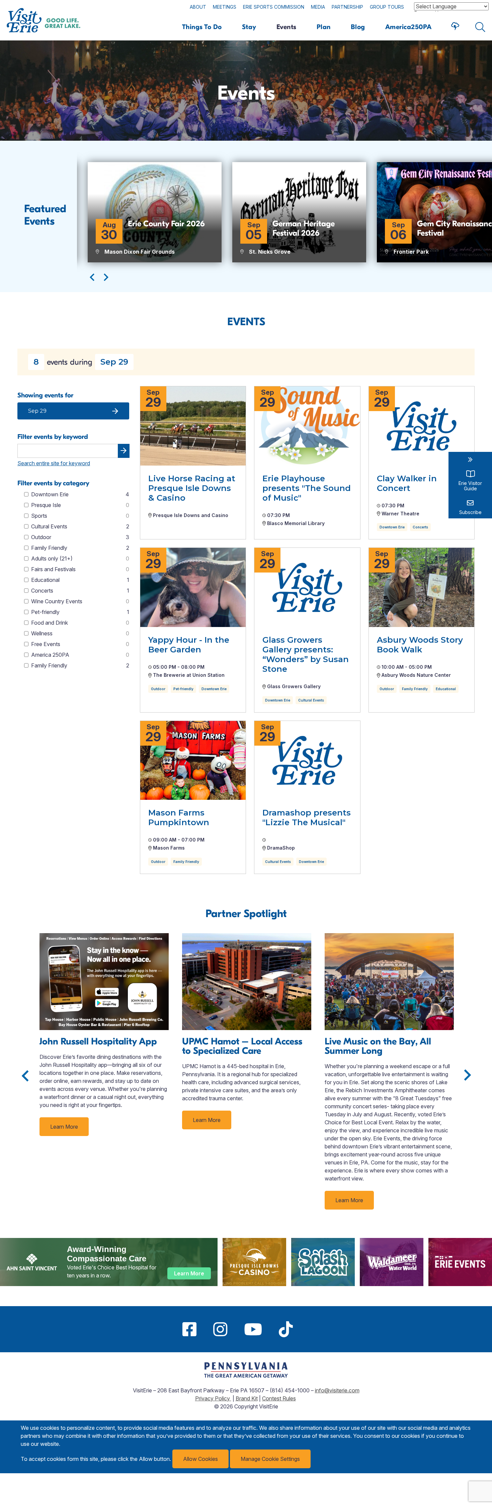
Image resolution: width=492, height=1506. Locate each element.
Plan (324, 27)
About (198, 7)
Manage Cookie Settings (270, 1459)
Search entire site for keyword (53, 463)
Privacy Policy (213, 1398)
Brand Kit (247, 1398)
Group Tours (387, 7)
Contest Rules (279, 1398)
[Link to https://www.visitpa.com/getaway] (246, 1375)
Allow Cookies (200, 1459)
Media (318, 7)
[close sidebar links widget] (470, 459)
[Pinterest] (309, 1329)
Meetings (224, 7)
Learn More (64, 1126)
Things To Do (202, 27)
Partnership (347, 7)
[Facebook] (189, 1329)
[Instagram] (220, 1329)
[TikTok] (286, 1329)
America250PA (408, 27)
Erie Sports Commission (273, 7)
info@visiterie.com (337, 1390)
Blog (358, 27)
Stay (249, 27)
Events (286, 27)
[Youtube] (253, 1329)
